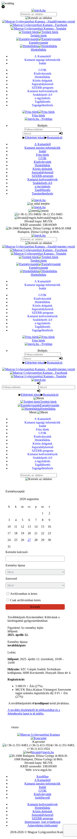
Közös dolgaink (42, 168)
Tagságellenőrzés (42, 193)
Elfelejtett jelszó (35, 137)
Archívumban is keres (23, 593)
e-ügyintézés (42, 186)
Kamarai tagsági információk (42, 147)
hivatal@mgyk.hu (43, 752)
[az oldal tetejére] (38, 203)
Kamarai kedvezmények (42, 179)
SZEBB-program (42, 176)
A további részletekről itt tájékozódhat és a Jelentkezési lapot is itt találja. (34, 711)
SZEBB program (42, 818)
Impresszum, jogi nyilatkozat (42, 822)
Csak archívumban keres (25, 600)
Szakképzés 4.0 (42, 183)
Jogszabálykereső (42, 172)
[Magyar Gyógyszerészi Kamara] (38, 734)
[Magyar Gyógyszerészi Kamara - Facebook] (38, 25)
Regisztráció (54, 137)
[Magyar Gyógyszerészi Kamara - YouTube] (38, 28)
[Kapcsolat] (38, 738)
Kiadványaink (42, 161)
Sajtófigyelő (42, 797)
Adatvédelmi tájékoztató (42, 825)
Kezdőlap (43, 776)
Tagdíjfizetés (42, 190)
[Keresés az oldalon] (38, 18)
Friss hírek (42, 154)
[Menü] (38, 210)
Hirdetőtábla (42, 165)
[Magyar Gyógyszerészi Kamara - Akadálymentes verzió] (38, 21)
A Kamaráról (42, 144)
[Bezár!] (38, 7)
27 (29, 540)
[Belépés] (60, 133)
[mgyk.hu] (38, 10)
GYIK (42, 158)
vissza (15, 727)
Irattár (42, 151)
